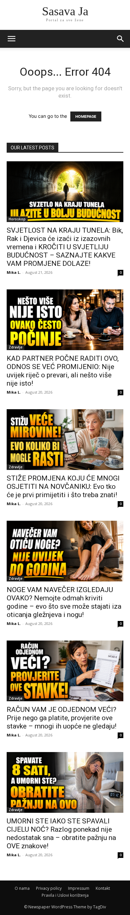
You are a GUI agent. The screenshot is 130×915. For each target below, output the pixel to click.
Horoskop (17, 219)
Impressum (78, 888)
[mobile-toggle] (11, 39)
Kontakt (103, 888)
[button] (120, 39)
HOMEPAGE (85, 116)
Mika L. (14, 272)
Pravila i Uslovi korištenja (65, 895)
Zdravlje (15, 347)
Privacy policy (49, 888)
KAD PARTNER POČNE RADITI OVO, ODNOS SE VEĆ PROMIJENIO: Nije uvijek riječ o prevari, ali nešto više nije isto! (63, 370)
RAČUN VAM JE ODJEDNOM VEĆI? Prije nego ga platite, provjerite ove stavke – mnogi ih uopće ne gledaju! (61, 718)
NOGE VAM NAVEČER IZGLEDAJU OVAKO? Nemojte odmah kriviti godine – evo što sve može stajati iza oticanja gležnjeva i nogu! (64, 602)
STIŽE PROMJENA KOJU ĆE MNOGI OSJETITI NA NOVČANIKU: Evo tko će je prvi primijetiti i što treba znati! (63, 486)
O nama (22, 888)
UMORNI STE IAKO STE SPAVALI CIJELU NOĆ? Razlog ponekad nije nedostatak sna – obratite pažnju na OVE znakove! (61, 833)
